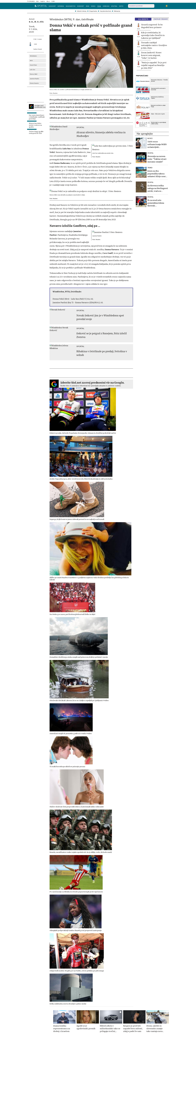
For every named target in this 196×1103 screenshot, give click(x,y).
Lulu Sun (32, 69)
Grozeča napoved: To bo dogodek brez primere (152, 25)
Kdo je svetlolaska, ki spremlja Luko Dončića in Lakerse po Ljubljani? (153, 35)
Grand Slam (33, 65)
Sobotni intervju (82, 11)
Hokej (93, 6)
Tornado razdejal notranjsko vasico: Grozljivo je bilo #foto (154, 45)
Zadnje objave (161, 19)
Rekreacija (117, 11)
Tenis (99, 6)
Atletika (114, 6)
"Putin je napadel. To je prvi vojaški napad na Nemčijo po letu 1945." (153, 65)
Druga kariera (93, 11)
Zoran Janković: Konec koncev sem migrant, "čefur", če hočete (151, 55)
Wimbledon (33, 56)
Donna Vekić (33, 74)
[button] (28, 6)
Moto (121, 6)
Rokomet (80, 6)
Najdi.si (42, 1)
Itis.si (48, 1)
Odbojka (106, 6)
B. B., (31, 22)
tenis (31, 60)
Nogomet (52, 6)
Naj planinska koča (105, 11)
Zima (87, 6)
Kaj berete (143, 19)
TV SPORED (31, 1)
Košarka (61, 6)
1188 (53, 1)
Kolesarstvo (70, 6)
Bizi (37, 1)
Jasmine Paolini (34, 78)
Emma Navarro (34, 83)
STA (42, 22)
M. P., (36, 22)
